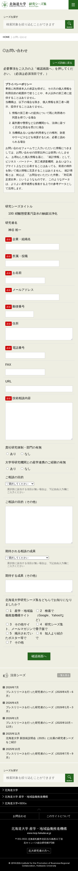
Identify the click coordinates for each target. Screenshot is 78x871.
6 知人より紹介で (49, 636)
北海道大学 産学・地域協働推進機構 (26, 796)
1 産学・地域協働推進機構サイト (19, 613)
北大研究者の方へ (39, 850)
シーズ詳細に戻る (62, 62)
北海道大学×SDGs (16, 803)
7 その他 (16, 642)
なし (27, 453)
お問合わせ (19, 816)
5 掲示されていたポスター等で (19, 636)
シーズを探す (10, 16)
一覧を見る (63, 675)
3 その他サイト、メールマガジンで (20, 626)
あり (12, 453)
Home (6, 37)
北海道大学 (11, 790)
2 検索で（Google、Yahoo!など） (50, 615)
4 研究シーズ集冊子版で (49, 626)
